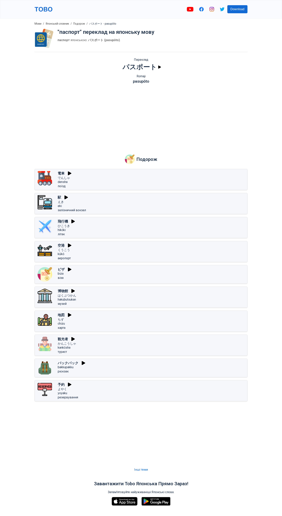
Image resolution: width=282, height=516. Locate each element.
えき (61, 202)
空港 (61, 245)
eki (60, 206)
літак (61, 234)
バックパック (68, 363)
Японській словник (57, 23)
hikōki (62, 230)
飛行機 (63, 221)
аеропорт (64, 258)
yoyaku (62, 393)
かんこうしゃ (67, 343)
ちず (61, 319)
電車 (61, 173)
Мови (38, 23)
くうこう (64, 250)
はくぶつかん (67, 295)
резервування (68, 397)
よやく (62, 389)
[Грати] (159, 67)
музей (62, 304)
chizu (61, 323)
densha (63, 182)
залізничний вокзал (72, 210)
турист (62, 352)
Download (237, 9)
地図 (61, 315)
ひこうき (64, 226)
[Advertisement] (141, 116)
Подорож (79, 23)
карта (61, 328)
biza (60, 273)
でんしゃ (64, 178)
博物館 (63, 291)
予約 (61, 384)
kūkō (61, 254)
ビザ (61, 269)
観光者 (63, 339)
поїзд (62, 186)
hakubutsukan (67, 299)
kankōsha (64, 347)
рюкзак (63, 371)
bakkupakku (65, 367)
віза (60, 278)
